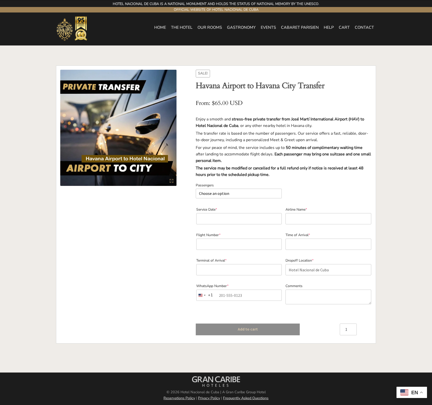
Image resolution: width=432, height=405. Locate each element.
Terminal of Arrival (218, 260)
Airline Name (304, 209)
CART (344, 27)
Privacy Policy (209, 398)
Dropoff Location (307, 260)
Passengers (205, 185)
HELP (329, 27)
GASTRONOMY (241, 27)
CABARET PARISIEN (300, 27)
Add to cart (248, 329)
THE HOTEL (181, 27)
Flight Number (215, 235)
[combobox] (206, 295)
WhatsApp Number (219, 286)
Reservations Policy (179, 398)
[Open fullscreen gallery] (172, 181)
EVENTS (268, 27)
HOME (160, 27)
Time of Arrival (305, 235)
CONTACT (364, 27)
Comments (294, 286)
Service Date (214, 209)
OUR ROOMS (210, 27)
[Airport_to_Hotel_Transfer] (118, 128)
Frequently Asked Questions (245, 398)
